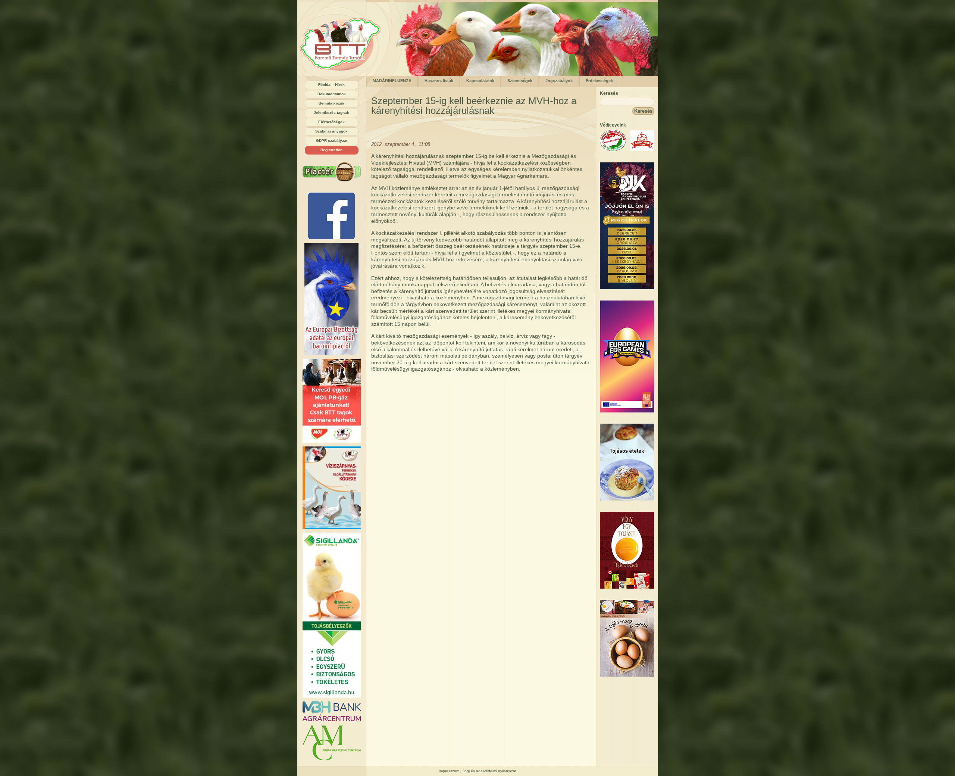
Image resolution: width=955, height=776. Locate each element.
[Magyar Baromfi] (613, 149)
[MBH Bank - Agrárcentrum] (331, 711)
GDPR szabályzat (331, 140)
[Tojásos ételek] (627, 499)
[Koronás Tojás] (642, 149)
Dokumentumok (331, 94)
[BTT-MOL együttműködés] (331, 401)
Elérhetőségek (331, 122)
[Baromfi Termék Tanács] (342, 74)
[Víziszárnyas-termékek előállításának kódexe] (331, 487)
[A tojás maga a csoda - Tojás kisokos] (627, 675)
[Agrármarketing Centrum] (331, 742)
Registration (331, 150)
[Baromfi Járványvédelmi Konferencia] (627, 287)
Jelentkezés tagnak (331, 112)
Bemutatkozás (331, 103)
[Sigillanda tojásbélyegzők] (331, 615)
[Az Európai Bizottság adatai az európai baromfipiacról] (331, 299)
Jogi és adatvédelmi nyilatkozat (489, 771)
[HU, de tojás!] (331, 216)
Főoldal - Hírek (331, 84)
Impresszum (449, 771)
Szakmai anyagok (331, 131)
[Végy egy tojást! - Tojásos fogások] (627, 587)
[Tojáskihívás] (627, 411)
